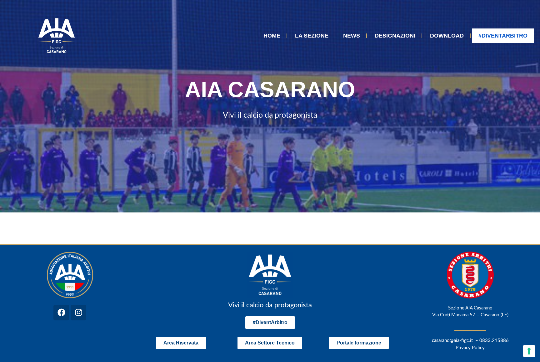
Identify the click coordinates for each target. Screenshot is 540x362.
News (351, 36)
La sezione (311, 36)
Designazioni (395, 36)
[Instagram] (78, 312)
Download (447, 36)
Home (271, 36)
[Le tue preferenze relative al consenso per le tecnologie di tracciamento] (529, 351)
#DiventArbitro (503, 36)
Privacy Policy (470, 347)
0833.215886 (494, 340)
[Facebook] (61, 312)
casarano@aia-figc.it (452, 340)
